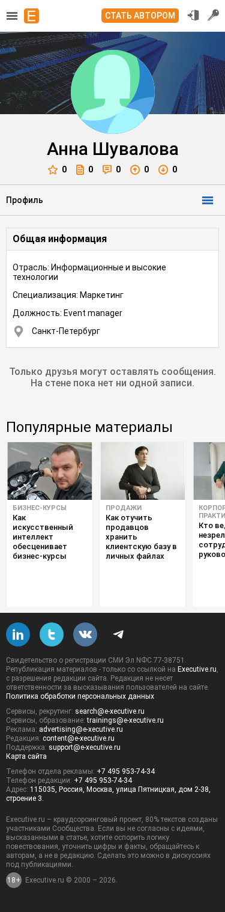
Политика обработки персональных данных (80, 696)
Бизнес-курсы (40, 508)
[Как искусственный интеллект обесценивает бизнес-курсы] (49, 471)
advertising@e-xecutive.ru (81, 729)
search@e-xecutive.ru (110, 711)
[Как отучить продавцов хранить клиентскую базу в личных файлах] (142, 471)
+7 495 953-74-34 (126, 771)
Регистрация (214, 15)
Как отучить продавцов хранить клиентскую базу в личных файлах (141, 537)
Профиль (24, 200)
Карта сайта (26, 756)
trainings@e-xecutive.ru (125, 720)
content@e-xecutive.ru (79, 738)
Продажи (124, 508)
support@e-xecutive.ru (85, 747)
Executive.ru (197, 669)
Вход (193, 15)
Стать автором (140, 15)
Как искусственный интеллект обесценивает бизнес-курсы (43, 537)
